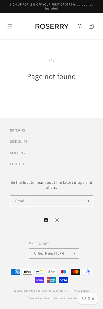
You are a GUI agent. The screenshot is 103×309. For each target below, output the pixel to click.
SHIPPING (17, 152)
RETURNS (17, 130)
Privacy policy (80, 290)
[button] (10, 26)
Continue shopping (51, 94)
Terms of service (38, 298)
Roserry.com (32, 290)
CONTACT (17, 164)
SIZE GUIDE (19, 141)
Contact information (66, 298)
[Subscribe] (87, 201)
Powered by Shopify (53, 290)
